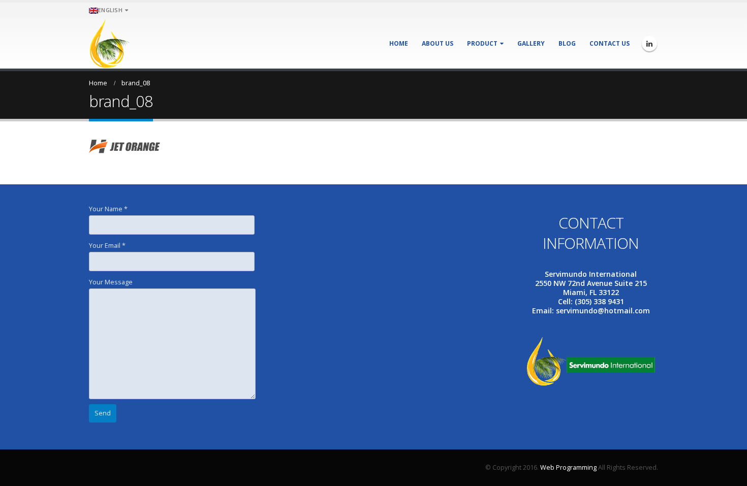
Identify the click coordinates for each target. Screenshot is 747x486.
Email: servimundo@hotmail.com (591, 310)
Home (398, 43)
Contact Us (609, 43)
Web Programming (568, 467)
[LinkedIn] (649, 43)
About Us (437, 43)
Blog (567, 43)
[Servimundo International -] (109, 43)
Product (482, 43)
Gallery (531, 43)
